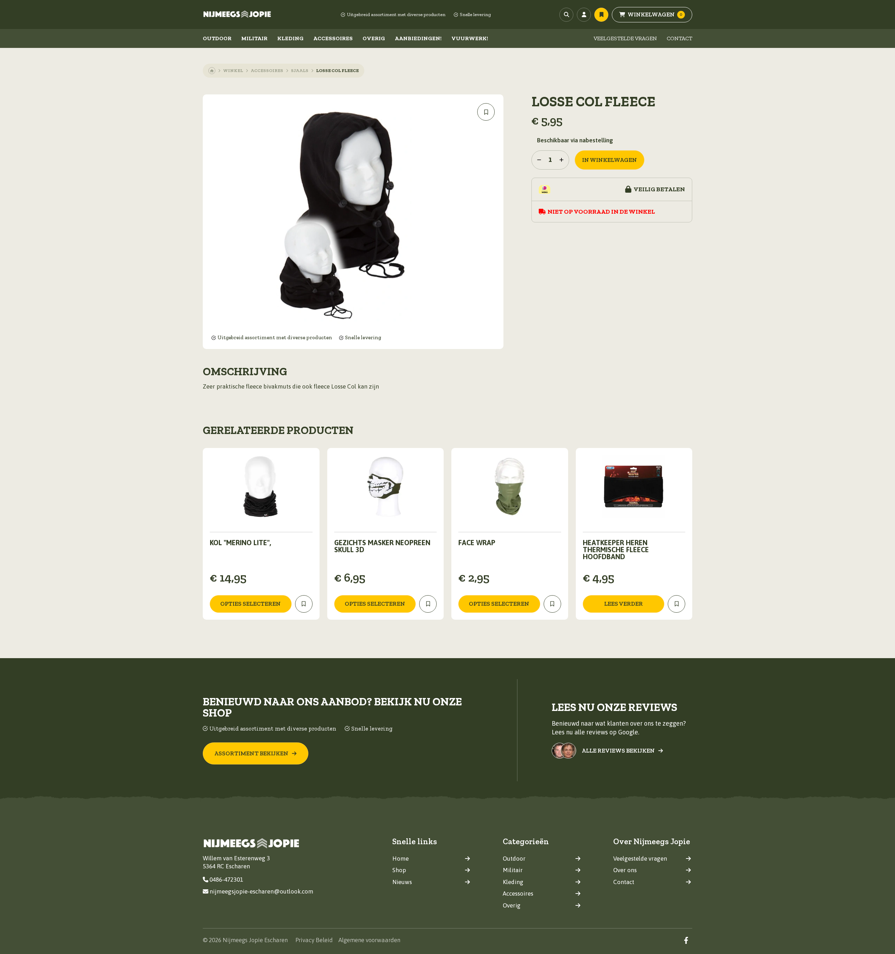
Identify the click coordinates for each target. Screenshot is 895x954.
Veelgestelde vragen (625, 38)
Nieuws (402, 881)
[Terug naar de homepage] (237, 15)
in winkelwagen (609, 159)
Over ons (625, 870)
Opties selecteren (250, 603)
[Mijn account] (584, 15)
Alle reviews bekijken (618, 751)
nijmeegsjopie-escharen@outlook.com (261, 891)
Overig (374, 38)
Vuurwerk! (469, 38)
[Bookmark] (486, 112)
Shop (399, 870)
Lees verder (623, 603)
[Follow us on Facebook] (686, 940)
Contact (679, 38)
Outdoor (217, 38)
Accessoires (333, 38)
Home (400, 858)
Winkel (233, 70)
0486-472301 (226, 879)
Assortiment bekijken (251, 753)
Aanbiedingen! (418, 38)
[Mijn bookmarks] (601, 15)
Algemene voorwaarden (369, 940)
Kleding (290, 38)
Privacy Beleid (314, 940)
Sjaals (299, 70)
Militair (254, 38)
